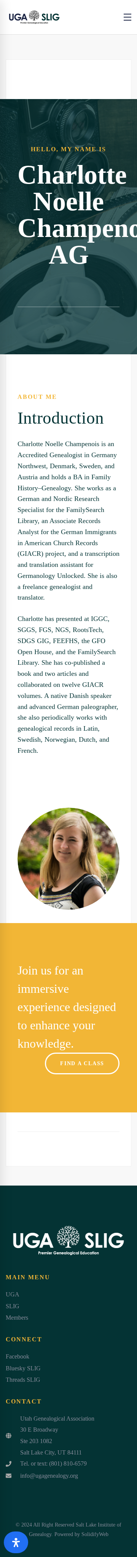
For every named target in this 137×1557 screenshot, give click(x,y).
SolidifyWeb (94, 1534)
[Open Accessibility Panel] (16, 1542)
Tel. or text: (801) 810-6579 (53, 1463)
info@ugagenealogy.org (49, 1475)
